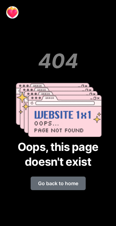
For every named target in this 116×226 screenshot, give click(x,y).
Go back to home (58, 183)
